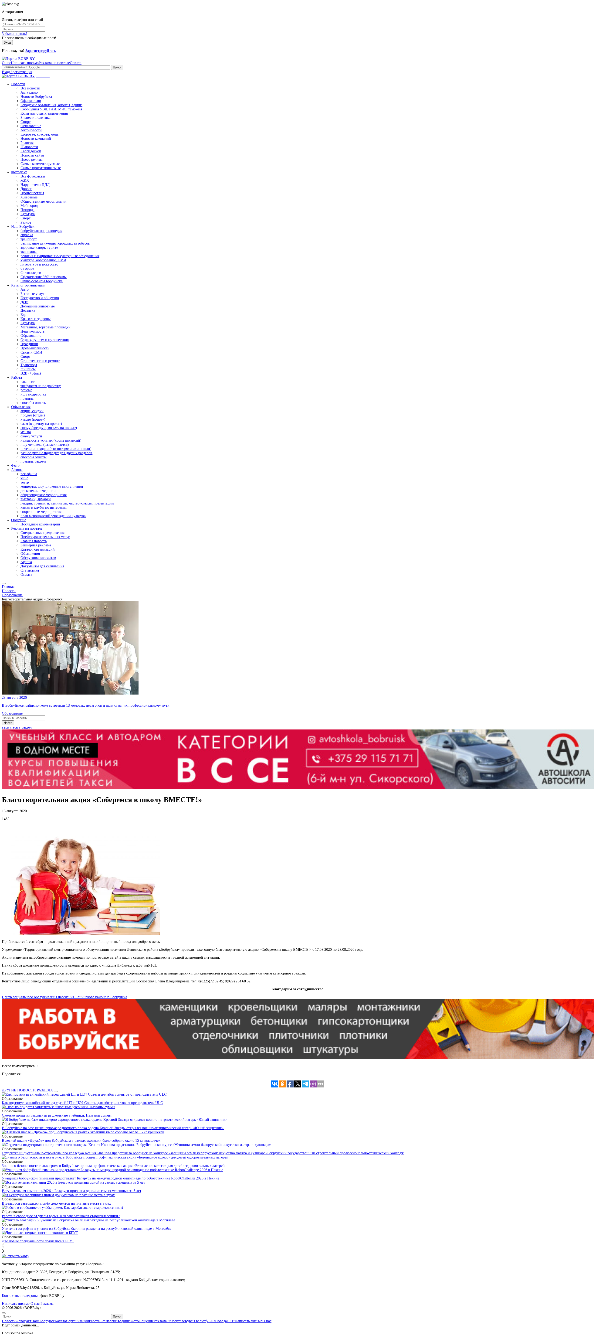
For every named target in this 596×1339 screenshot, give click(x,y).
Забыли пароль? (14, 34)
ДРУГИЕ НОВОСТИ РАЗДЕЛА (27, 1090)
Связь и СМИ (31, 352)
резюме (26, 390)
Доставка (27, 310)
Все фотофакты (32, 176)
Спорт (25, 122)
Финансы (28, 369)
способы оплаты (33, 403)
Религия (27, 143)
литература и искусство (39, 264)
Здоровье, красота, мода (39, 134)
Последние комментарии (40, 524)
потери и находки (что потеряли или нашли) (55, 449)
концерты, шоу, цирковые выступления (51, 486)
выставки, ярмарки (35, 499)
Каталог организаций (28, 285)
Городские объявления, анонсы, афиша (51, 105)
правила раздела (33, 461)
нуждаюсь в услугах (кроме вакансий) (50, 440)
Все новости (30, 88)
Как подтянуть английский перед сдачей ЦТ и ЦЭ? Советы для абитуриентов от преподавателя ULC (82, 1103)
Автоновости (31, 130)
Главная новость (33, 541)
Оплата (75, 63)
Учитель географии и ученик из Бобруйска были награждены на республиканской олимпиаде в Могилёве (86, 1228)
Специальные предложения (42, 533)
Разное (25, 222)
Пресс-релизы (31, 159)
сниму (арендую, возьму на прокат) (48, 428)
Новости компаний (35, 138)
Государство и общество (39, 298)
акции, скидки (32, 411)
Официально (30, 101)
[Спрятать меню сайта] (4, 1313)
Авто (24, 289)
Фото (15, 465)
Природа (27, 210)
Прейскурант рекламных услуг (45, 537)
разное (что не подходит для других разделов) (56, 453)
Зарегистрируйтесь (40, 51)
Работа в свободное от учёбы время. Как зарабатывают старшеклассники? (61, 1216)
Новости (18, 84)
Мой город (29, 206)
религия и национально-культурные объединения (59, 256)
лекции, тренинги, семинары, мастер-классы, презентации (67, 503)
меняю (25, 432)
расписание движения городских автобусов (55, 243)
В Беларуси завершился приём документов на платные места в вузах (56, 1203)
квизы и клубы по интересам (43, 507)
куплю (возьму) (32, 419)
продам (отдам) (32, 415)
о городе (27, 268)
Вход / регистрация (17, 72)
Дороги (26, 189)
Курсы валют (200, 1321)
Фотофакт (19, 172)
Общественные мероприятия (43, 201)
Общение (18, 520)
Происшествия (32, 193)
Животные (28, 197)
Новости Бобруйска (36, 97)
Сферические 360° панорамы (43, 277)
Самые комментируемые (40, 164)
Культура (27, 214)
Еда (23, 315)
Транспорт (28, 365)
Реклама (47, 1303)
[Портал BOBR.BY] (18, 59)
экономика (28, 252)
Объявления (20, 407)
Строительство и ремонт (40, 361)
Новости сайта (32, 155)
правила (27, 398)
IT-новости (29, 147)
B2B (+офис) (30, 373)
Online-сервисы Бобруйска (41, 281)
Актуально (29, 92)
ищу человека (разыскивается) (44, 444)
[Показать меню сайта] (4, 583)
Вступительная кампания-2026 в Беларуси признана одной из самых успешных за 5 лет (71, 1191)
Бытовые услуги (33, 294)
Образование (30, 126)
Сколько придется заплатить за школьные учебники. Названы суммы (57, 1115)
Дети (24, 302)
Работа (16, 377)
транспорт (28, 239)
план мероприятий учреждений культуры (53, 516)
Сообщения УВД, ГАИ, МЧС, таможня (51, 109)
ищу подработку (33, 394)
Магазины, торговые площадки (45, 327)
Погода (225, 1321)
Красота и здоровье (35, 319)
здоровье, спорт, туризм (39, 247)
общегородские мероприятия (43, 495)
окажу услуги (31, 436)
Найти (8, 723)
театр (24, 482)
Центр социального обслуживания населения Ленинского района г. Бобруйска (64, 997)
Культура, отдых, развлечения (44, 113)
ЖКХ (24, 180)
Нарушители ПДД (35, 185)
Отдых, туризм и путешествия (44, 340)
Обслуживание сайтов (38, 558)
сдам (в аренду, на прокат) (41, 424)
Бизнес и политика (35, 117)
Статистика (29, 570)
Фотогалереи (30, 273)
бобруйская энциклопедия (41, 231)
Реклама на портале (54, 63)
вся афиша (28, 474)
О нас (6, 63)
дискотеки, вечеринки (38, 491)
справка (26, 235)
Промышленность (34, 348)
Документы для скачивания (42, 566)
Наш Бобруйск (22, 226)
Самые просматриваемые (40, 168)
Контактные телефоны (20, 1296)
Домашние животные (37, 306)
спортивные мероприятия (40, 512)
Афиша (17, 470)
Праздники (29, 344)
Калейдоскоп (30, 151)
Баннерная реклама (35, 545)
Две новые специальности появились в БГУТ (38, 1241)
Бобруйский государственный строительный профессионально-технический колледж (335, 1153)
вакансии (27, 382)
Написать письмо (25, 63)
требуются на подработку (40, 386)
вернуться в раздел (17, 727)
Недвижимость (32, 331)
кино (24, 478)
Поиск (117, 67)
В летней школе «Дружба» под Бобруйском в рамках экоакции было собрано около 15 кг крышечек (81, 1140)
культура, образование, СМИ (43, 260)
